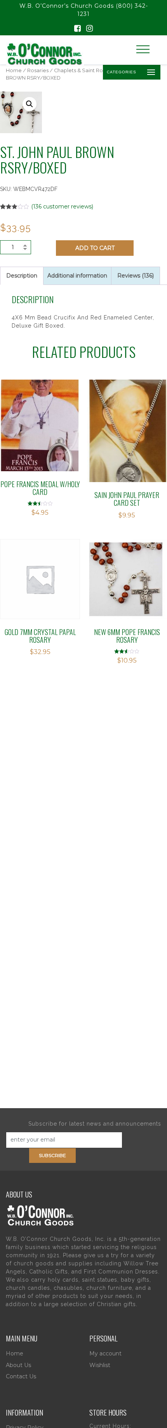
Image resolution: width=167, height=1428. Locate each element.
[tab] (21, 276)
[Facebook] (77, 29)
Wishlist (99, 1365)
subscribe (52, 1155)
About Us (18, 1365)
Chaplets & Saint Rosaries (85, 70)
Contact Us (21, 1376)
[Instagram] (89, 29)
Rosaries (38, 70)
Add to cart (95, 248)
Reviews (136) (135, 275)
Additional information (77, 275)
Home (14, 70)
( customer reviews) (62, 206)
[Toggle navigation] (143, 49)
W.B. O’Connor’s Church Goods (66, 5)
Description (21, 275)
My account (105, 1353)
